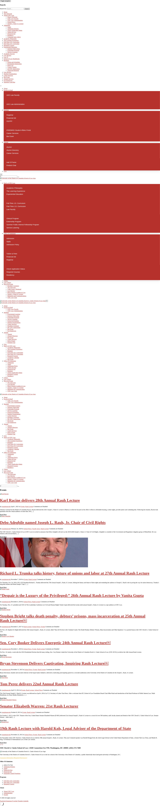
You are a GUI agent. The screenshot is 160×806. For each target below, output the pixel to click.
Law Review (7, 55)
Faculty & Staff (8, 90)
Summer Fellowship (13, 316)
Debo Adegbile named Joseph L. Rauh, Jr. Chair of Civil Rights (53, 522)
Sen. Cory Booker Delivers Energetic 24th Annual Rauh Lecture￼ (55, 643)
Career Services (8, 75)
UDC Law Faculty (12, 18)
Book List (10, 65)
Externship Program (13, 50)
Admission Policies (13, 29)
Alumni (6, 142)
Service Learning (12, 319)
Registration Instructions (14, 64)
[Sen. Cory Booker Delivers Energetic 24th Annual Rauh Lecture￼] (7, 636)
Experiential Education (10, 47)
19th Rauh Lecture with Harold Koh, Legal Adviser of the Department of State (65, 728)
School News (11, 22)
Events (23, 506)
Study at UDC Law (9, 183)
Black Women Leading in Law (16, 292)
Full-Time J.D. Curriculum (11, 42)
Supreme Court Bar (9, 82)
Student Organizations (10, 74)
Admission (7, 25)
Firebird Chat (11, 342)
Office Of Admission (10, 361)
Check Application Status (14, 30)
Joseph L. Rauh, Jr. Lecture (15, 24)
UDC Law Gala (12, 297)
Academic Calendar (13, 357)
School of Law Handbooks (12, 59)
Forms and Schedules (13, 62)
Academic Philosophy (10, 39)
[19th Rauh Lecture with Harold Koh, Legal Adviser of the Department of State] (4, 722)
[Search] (18, 486)
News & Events (8, 284)
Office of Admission (10, 233)
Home (5, 12)
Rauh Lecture (29, 506)
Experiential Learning (13, 314)
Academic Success (9, 54)
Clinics (6, 281)
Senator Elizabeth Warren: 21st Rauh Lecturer (39, 706)
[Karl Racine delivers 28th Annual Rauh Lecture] (4, 494)
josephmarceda (6, 506)
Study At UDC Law (10, 346)
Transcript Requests (13, 70)
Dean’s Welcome (12, 17)
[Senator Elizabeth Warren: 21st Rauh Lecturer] (8, 700)
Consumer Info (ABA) (14, 37)
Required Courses (9, 45)
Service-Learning (12, 52)
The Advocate (8, 13)
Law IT (6, 57)
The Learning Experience (11, 40)
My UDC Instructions (13, 327)
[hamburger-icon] (0, 180)
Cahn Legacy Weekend (14, 289)
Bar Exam (7, 77)
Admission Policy (12, 366)
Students (6, 110)
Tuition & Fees (11, 32)
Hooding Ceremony (13, 286)
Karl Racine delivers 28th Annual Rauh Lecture (40, 500)
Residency (10, 35)
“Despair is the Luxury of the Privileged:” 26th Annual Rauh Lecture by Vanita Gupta (72, 595)
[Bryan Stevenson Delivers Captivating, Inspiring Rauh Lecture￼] (5, 657)
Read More (3, 514)
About (5, 88)
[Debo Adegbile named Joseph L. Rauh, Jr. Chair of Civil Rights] (5, 516)
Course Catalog (11, 67)
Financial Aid (11, 34)
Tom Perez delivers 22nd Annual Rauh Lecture (39, 684)
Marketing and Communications (16, 296)
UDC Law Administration (15, 20)
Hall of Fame (11, 341)
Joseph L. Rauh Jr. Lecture (15, 294)
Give (5, 171)
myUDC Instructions (13, 69)
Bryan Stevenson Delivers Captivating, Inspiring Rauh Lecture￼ (54, 663)
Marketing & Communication (16, 389)
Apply (9, 27)
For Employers (8, 80)
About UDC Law (9, 15)
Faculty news (36, 529)
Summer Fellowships (13, 49)
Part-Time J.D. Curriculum (11, 44)
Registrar (6, 60)
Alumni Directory (12, 336)
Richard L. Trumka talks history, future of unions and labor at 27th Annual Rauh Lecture (74, 573)
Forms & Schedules (13, 321)
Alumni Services (8, 79)
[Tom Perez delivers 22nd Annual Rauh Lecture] (4, 677)
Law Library (7, 282)
